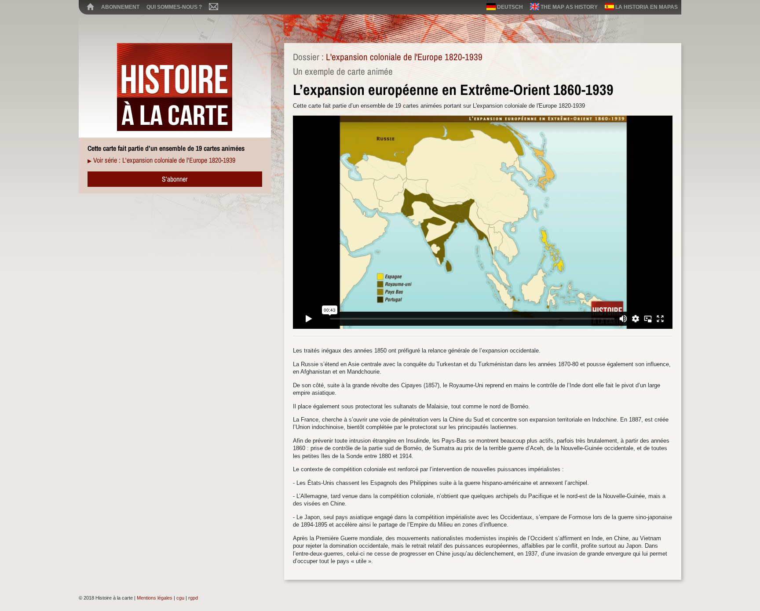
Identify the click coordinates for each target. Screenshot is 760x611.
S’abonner (174, 179)
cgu (180, 597)
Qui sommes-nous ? (174, 7)
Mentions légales (154, 597)
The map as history (568, 7)
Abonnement (120, 7)
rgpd (193, 597)
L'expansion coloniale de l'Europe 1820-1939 (404, 57)
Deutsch (509, 7)
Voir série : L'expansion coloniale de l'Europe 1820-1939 (164, 160)
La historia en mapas (646, 7)
